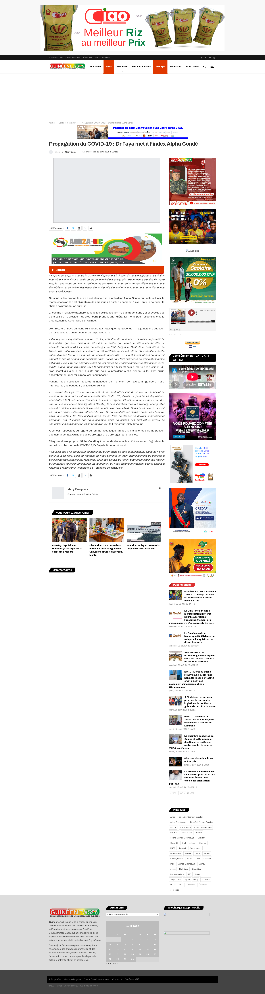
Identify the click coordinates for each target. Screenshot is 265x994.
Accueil (96, 66)
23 (132, 954)
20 (110, 954)
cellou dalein (187, 833)
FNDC (172, 848)
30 (132, 959)
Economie (175, 66)
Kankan (207, 853)
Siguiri (187, 879)
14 (118, 949)
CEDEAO (174, 833)
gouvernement (196, 848)
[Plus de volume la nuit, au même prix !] (175, 762)
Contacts (117, 979)
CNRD (199, 833)
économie (174, 890)
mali (172, 864)
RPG (189, 874)
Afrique (173, 827)
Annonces (122, 66)
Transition (206, 879)
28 (117, 959)
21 (118, 954)
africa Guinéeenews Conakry (191, 817)
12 (155, 944)
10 (140, 944)
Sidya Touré (175, 879)
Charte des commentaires (96, 979)
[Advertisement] (132, 96)
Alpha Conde (185, 827)
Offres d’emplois (72, 57)
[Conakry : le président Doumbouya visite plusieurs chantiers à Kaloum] (69, 530)
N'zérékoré (183, 869)
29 (125, 959)
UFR (181, 885)
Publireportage (56, 57)
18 (147, 949)
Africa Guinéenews (178, 822)
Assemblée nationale (202, 827)
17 (140, 949)
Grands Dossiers (141, 66)
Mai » (115, 963)
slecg (195, 879)
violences (191, 885)
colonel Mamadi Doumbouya (182, 838)
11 (147, 944)
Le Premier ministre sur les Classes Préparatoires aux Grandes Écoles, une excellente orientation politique (192, 777)
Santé (197, 874)
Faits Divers (192, 66)
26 (155, 954)
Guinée (188, 853)
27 (110, 959)
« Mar (108, 963)
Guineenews (175, 853)
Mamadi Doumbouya (186, 864)
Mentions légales (72, 979)
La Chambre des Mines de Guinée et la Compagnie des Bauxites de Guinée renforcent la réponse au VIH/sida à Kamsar (191, 742)
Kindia (189, 859)
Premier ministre (177, 874)
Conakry (201, 838)
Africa (172, 817)
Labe (198, 859)
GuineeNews (173, 335)
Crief (184, 843)
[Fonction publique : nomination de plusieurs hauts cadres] (144, 530)
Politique (160, 66)
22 (125, 954)
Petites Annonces (102, 57)
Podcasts (183, 335)
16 (132, 949)
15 (125, 949)
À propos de (55, 979)
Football (182, 848)
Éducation (203, 885)
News (109, 66)
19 (155, 949)
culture (192, 843)
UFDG (173, 885)
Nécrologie (87, 57)
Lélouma (207, 859)
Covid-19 (174, 843)
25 (147, 954)
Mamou (202, 864)
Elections (202, 843)
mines (172, 869)
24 (140, 954)
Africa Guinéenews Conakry (201, 822)
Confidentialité (132, 979)
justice (197, 853)
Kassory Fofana (176, 859)
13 (110, 949)
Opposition (196, 869)
